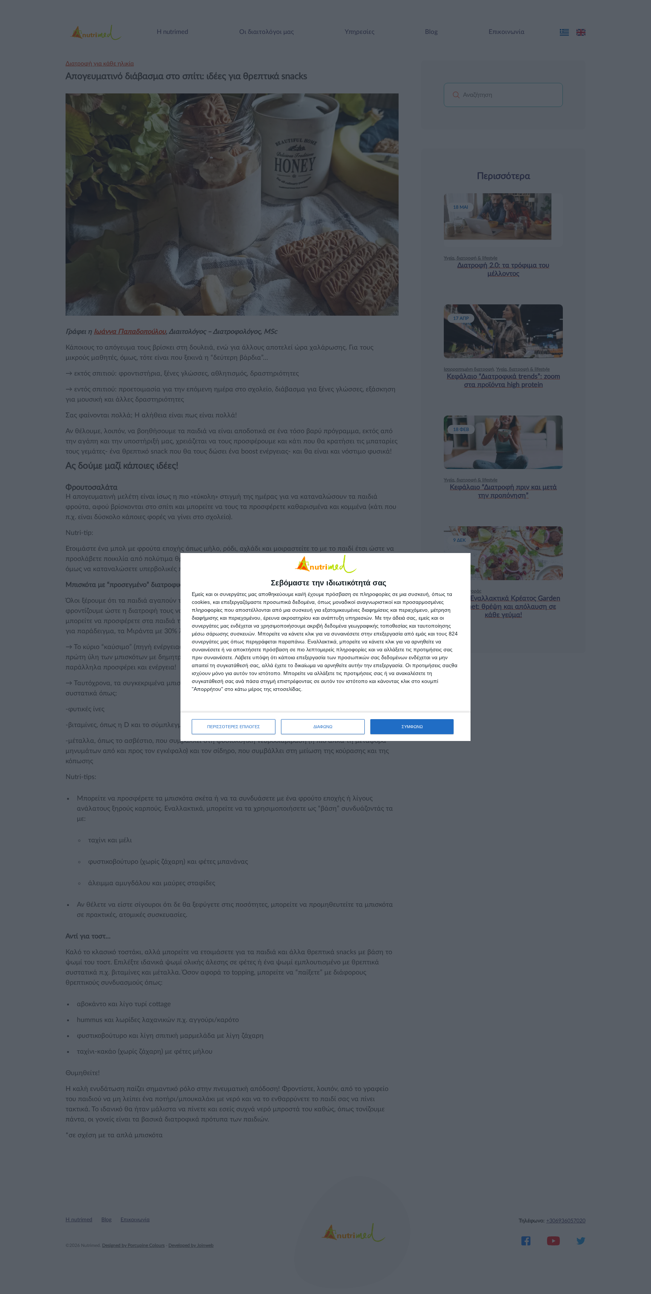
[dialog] (325, 647)
